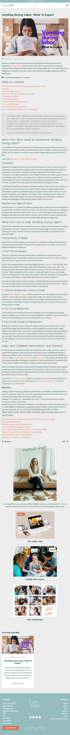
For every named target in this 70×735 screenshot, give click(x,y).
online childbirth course (17, 294)
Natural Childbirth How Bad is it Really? (16, 427)
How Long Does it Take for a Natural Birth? (17, 435)
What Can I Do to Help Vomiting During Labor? (18, 94)
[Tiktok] (39, 717)
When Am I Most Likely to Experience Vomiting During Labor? (23, 86)
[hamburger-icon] (67, 5)
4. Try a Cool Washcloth (10, 104)
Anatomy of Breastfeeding (11, 422)
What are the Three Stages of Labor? (24, 159)
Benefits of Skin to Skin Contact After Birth (17, 424)
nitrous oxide (40, 358)
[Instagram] (36, 717)
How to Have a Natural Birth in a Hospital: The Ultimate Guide (24, 429)
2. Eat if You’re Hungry (10, 99)
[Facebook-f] (33, 717)
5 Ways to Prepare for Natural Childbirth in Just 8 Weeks (22, 432)
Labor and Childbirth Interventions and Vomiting (19, 109)
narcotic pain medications (22, 358)
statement (49, 264)
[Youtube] (30, 717)
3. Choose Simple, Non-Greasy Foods (15, 101)
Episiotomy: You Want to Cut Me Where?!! (16, 437)
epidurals (5, 358)
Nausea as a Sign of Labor (11, 91)
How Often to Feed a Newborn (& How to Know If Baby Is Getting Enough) (28, 419)
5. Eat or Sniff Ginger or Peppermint (14, 107)
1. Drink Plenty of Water (10, 96)
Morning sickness (16, 66)
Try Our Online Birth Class (35, 1)
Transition (5, 89)
